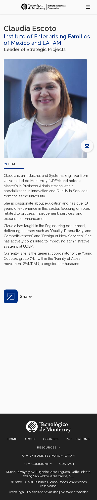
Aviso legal (17, 492)
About (30, 439)
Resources (47, 447)
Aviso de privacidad (74, 492)
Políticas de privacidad (42, 492)
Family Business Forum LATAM (48, 455)
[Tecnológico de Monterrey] (43, 6)
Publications (78, 439)
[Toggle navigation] (88, 7)
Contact (67, 464)
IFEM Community (37, 464)
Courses (50, 439)
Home (12, 439)
